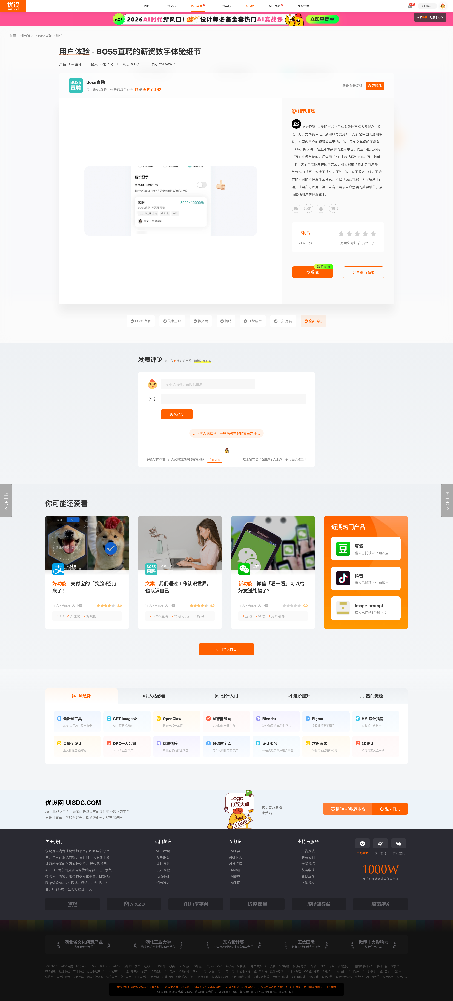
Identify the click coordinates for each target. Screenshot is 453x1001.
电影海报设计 (280, 976)
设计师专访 (132, 971)
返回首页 (392, 808)
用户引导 (276, 616)
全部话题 (315, 321)
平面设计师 (141, 976)
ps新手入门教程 (185, 976)
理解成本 (254, 321)
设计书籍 (223, 971)
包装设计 (242, 966)
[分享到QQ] (321, 208)
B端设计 (199, 966)
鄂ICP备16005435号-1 (245, 991)
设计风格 (388, 976)
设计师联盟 (63, 976)
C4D (220, 966)
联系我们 (308, 857)
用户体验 (256, 966)
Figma (210, 966)
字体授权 (308, 882)
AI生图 (235, 882)
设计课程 (163, 870)
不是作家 (106, 64)
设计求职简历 (220, 976)
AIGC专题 (163, 850)
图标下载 (203, 976)
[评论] (233, 399)
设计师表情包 (344, 976)
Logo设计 (340, 971)
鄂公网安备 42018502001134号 (277, 991)
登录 (425, 17)
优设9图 (163, 876)
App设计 (314, 976)
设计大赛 (270, 966)
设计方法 (402, 976)
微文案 (202, 321)
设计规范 (343, 966)
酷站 (323, 966)
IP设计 (161, 966)
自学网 (155, 976)
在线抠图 (167, 976)
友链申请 (308, 870)
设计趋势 (327, 976)
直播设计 (185, 966)
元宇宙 (173, 966)
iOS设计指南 (311, 971)
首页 (13, 35)
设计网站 (78, 976)
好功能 (89, 616)
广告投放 (308, 850)
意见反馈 (308, 876)
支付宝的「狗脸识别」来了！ (85, 587)
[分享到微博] (308, 208)
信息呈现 (174, 321)
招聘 (227, 321)
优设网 (397, 971)
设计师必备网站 (241, 971)
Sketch (196, 971)
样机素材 (184, 971)
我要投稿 (375, 85)
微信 (260, 616)
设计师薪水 (369, 971)
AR (60, 616)
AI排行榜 (235, 863)
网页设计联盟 (95, 976)
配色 (144, 971)
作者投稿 (308, 863)
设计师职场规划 (240, 976)
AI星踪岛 (163, 857)
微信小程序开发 (96, 971)
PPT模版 (50, 971)
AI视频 (235, 876)
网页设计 (149, 966)
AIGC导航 (67, 966)
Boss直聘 (45, 35)
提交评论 (177, 414)
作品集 (313, 966)
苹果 (332, 966)
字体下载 (78, 971)
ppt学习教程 (294, 971)
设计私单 (354, 971)
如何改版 (156, 971)
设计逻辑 (285, 321)
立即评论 (214, 459)
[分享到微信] (296, 208)
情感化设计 (181, 616)
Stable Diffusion (101, 966)
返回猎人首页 (226, 649)
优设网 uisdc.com (73, 802)
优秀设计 (111, 976)
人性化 (73, 616)
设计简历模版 (261, 976)
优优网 (49, 976)
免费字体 (284, 966)
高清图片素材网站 (362, 966)
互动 (247, 616)
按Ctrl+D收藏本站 (350, 808)
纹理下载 (64, 971)
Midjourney (82, 966)
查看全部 (150, 89)
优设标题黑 (299, 966)
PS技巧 (326, 971)
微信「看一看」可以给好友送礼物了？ (271, 587)
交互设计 (125, 976)
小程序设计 (115, 971)
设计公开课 (260, 971)
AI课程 (235, 870)
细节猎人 (27, 35)
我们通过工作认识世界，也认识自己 (178, 587)
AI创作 (359, 976)
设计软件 (170, 971)
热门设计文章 (132, 966)
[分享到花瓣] (333, 208)
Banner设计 (298, 976)
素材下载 (382, 966)
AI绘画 (117, 966)
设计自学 (384, 971)
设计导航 (163, 863)
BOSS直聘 (142, 321)
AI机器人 (235, 857)
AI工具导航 (372, 976)
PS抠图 (395, 966)
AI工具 (235, 850)
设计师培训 (276, 971)
